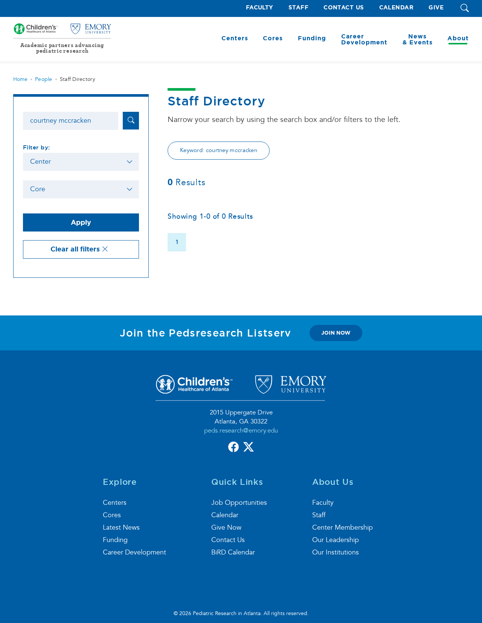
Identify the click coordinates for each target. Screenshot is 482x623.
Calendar (396, 8)
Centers (115, 502)
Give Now (226, 527)
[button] (465, 8)
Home (20, 79)
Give (436, 8)
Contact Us (343, 8)
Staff (298, 8)
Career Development (134, 552)
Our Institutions (335, 552)
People (43, 79)
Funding (115, 540)
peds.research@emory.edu (241, 430)
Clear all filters (76, 249)
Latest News (121, 527)
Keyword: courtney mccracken (218, 150)
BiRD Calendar (233, 552)
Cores (112, 515)
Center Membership (342, 527)
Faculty (259, 8)
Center (40, 161)
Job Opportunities (239, 502)
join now (336, 332)
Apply (81, 222)
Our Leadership (335, 540)
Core (37, 189)
